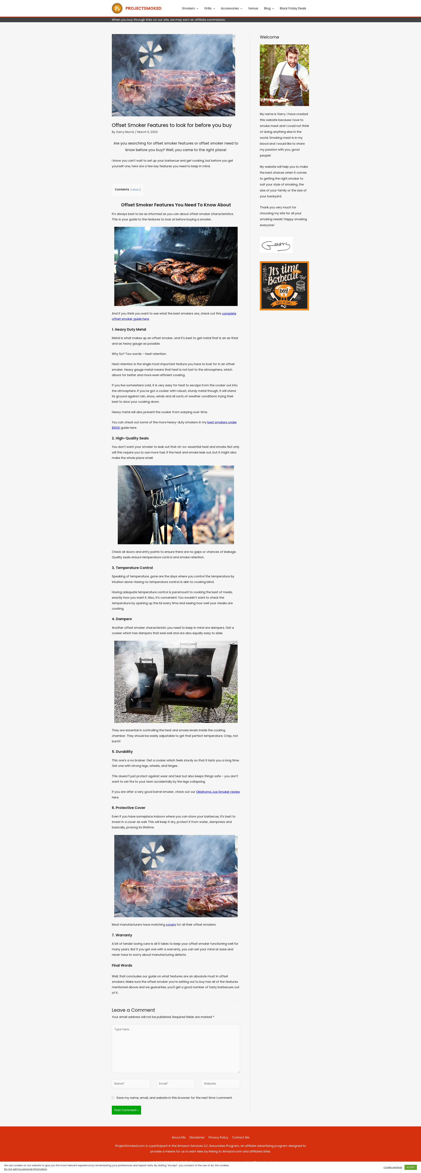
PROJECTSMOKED (143, 8)
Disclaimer (197, 1137)
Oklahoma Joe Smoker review (218, 792)
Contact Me (240, 1137)
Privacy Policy (218, 1137)
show (135, 189)
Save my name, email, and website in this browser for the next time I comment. (174, 1098)
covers (171, 925)
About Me (179, 1137)
